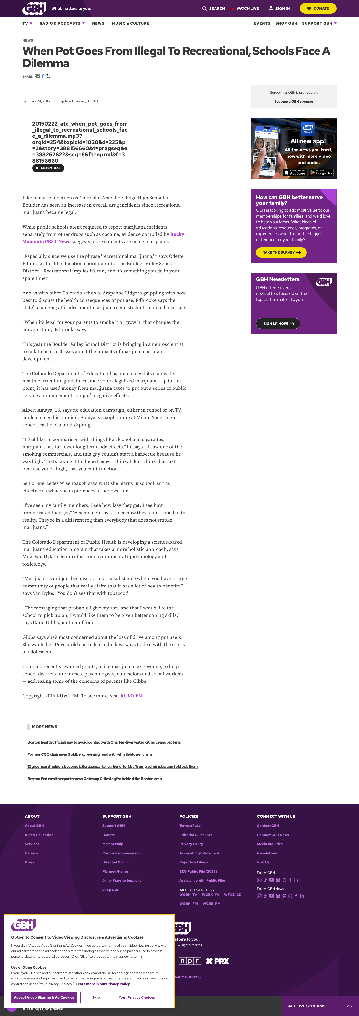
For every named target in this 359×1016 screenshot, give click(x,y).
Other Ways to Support (121, 881)
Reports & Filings (194, 862)
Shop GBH (286, 23)
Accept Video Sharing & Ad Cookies (44, 997)
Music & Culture (130, 23)
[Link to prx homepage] (217, 960)
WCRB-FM (212, 904)
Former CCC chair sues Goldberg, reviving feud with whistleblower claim (89, 754)
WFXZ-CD (233, 895)
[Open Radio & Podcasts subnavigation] (83, 23)
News (98, 23)
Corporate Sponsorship (122, 853)
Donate (321, 8)
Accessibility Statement (199, 853)
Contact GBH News (273, 835)
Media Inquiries (270, 844)
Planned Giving (115, 871)
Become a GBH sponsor (294, 101)
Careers (31, 853)
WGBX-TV (210, 895)
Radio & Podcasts (60, 23)
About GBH (34, 826)
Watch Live (247, 8)
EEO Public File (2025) (198, 871)
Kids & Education (39, 835)
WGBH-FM (189, 904)
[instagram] (259, 879)
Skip (96, 997)
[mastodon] (284, 895)
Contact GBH (268, 826)
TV (25, 23)
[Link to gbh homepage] (34, 8)
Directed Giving (115, 862)
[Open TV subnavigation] (31, 23)
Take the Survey (279, 252)
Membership (112, 844)
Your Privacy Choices (179, 977)
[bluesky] (278, 879)
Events (262, 23)
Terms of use (190, 826)
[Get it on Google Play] (321, 172)
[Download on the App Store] (294, 172)
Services (32, 844)
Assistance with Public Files (203, 881)
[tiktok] (265, 879)
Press (29, 862)
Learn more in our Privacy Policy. (103, 984)
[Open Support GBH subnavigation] (335, 23)
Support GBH (317, 23)
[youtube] (271, 879)
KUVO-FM (131, 696)
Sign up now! (276, 323)
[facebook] (290, 879)
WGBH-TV (188, 895)
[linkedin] (296, 879)
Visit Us (263, 862)
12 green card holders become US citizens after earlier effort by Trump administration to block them (112, 766)
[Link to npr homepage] (190, 960)
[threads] (284, 879)
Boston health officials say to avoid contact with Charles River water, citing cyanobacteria (104, 742)
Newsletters (267, 853)
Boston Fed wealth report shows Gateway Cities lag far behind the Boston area (94, 778)
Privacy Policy (191, 844)
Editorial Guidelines (196, 835)
